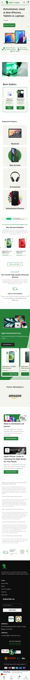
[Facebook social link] (10, 644)
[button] (9, 107)
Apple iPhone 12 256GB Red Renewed (21, 253)
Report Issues (4, 595)
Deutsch (5, 674)
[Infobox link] (15, 293)
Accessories (15, 187)
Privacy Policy (4, 583)
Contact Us (3, 592)
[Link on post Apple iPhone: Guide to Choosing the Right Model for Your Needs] (15, 450)
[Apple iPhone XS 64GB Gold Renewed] (20, 94)
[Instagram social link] (13, 644)
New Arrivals (15, 165)
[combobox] (4, 674)
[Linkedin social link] (16, 644)
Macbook (15, 144)
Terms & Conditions (6, 589)
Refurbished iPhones (15, 208)
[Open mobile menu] (2, 2)
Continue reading (11, 438)
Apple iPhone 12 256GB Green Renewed (6, 253)
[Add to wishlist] (11, 92)
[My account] (24, 2)
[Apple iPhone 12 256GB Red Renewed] (22, 243)
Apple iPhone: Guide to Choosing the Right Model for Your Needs (15, 459)
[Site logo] (12, 2)
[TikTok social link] (19, 644)
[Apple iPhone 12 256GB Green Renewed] (8, 243)
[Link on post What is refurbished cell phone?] (15, 418)
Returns (3, 586)
